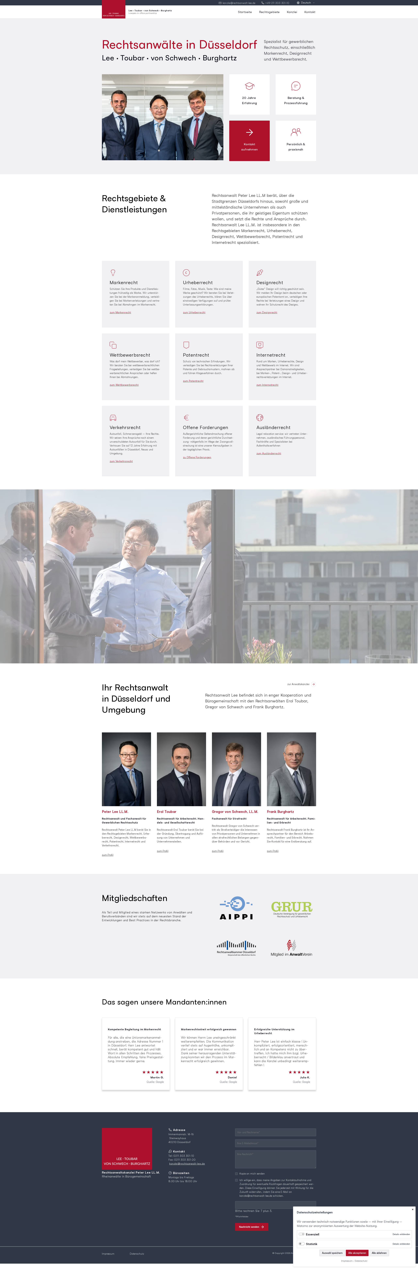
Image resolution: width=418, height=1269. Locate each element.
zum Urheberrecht (194, 312)
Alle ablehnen (379, 1252)
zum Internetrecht (267, 384)
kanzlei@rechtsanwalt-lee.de (239, 3)
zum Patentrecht (193, 381)
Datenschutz (137, 1253)
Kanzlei (292, 12)
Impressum (108, 1253)
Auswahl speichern (332, 1252)
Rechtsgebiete (269, 12)
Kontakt (309, 12)
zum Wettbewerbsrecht (124, 384)
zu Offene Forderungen (197, 457)
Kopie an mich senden (252, 1173)
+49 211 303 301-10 (277, 3)
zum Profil (107, 854)
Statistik (311, 1244)
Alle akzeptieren (357, 1252)
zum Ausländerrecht (269, 453)
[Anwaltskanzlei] (313, 684)
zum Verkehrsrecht (121, 461)
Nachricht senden (249, 1226)
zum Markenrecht (120, 312)
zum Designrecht (267, 312)
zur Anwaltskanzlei (298, 684)
